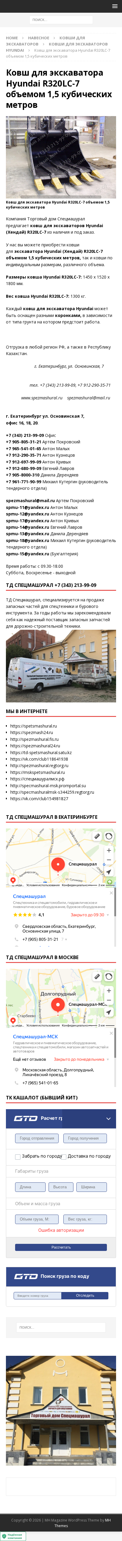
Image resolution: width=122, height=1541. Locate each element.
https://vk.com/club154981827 (39, 798)
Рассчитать (61, 1247)
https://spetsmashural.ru (33, 726)
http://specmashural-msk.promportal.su (48, 785)
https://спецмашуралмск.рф (37, 779)
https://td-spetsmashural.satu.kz (41, 752)
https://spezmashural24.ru (35, 745)
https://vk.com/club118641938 (39, 759)
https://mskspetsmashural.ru (37, 772)
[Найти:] (61, 19)
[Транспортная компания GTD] (14, 1113)
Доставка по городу (82, 1156)
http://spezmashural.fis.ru (34, 739)
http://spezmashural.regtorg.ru (39, 765)
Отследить (85, 1295)
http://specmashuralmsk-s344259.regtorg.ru (52, 792)
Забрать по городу (41, 1156)
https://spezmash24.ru (31, 732)
